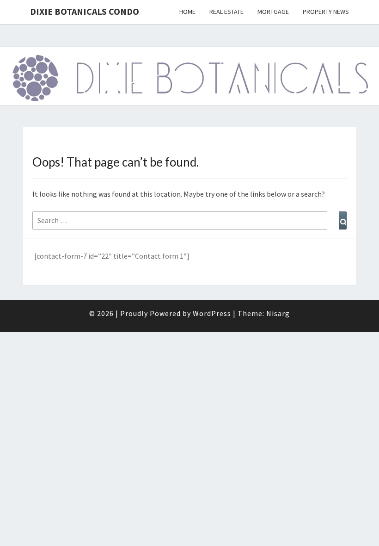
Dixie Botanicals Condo (84, 11)
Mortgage (273, 11)
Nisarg (278, 313)
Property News (326, 11)
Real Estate (226, 11)
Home (187, 11)
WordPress (212, 313)
